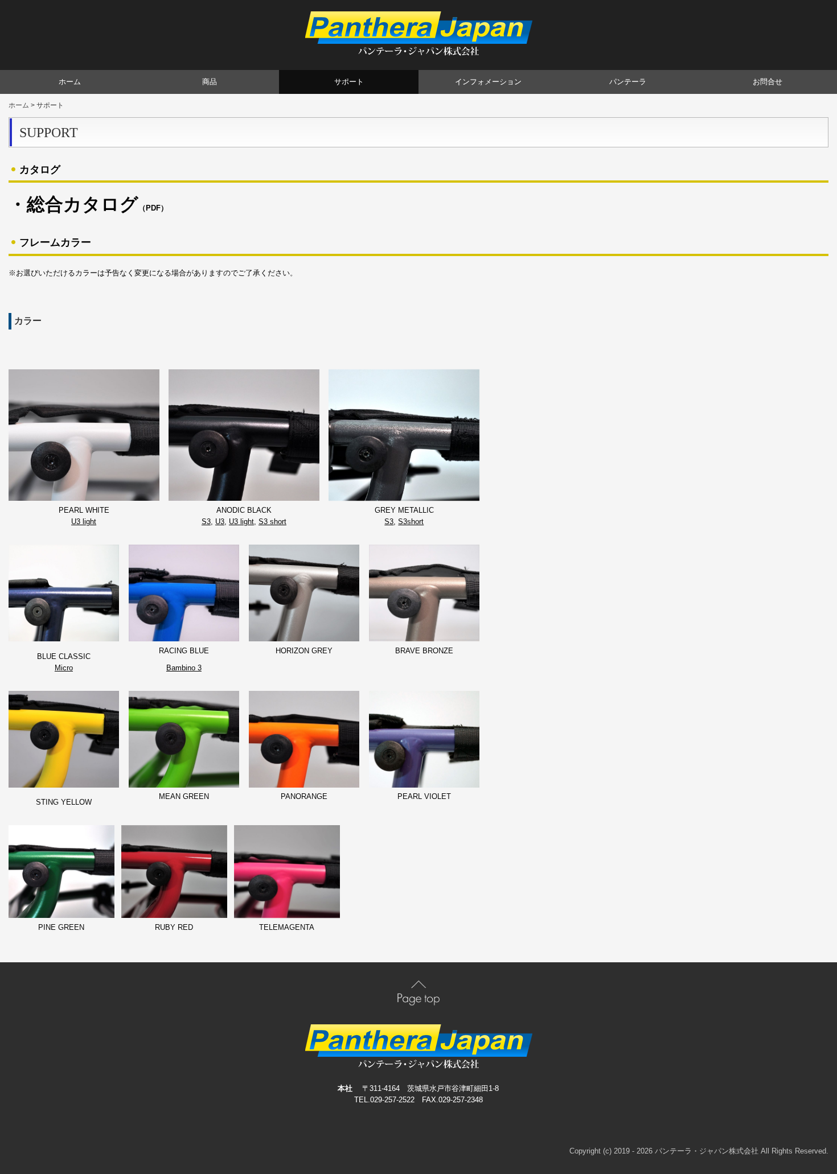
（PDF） (153, 208)
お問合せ (767, 81)
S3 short (272, 521)
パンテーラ (627, 81)
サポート (349, 81)
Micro (64, 668)
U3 (219, 521)
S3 (206, 521)
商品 (209, 81)
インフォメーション (488, 81)
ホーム (70, 81)
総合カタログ (82, 204)
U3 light (83, 521)
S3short (411, 521)
